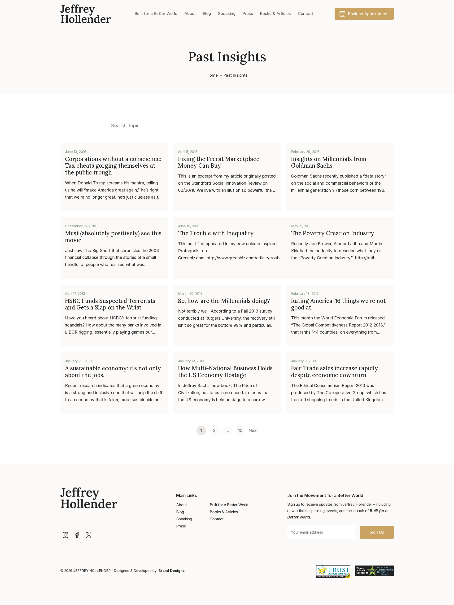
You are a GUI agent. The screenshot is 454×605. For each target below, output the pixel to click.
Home (212, 75)
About (190, 13)
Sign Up (377, 532)
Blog (207, 13)
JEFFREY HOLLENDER (92, 570)
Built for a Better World (156, 13)
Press (248, 13)
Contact (305, 13)
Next (253, 430)
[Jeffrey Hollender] (85, 13)
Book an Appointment (368, 13)
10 (240, 430)
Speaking (227, 13)
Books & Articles (275, 13)
